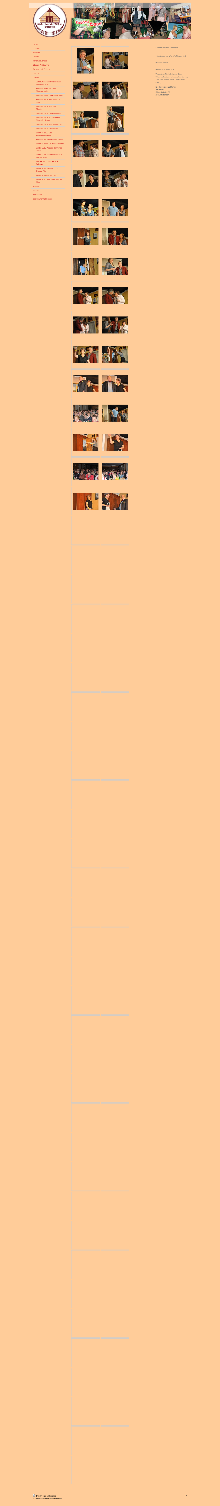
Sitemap (52, 1496)
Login (185, 1495)
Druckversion (42, 1496)
